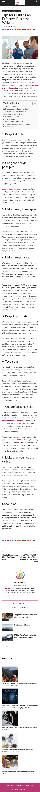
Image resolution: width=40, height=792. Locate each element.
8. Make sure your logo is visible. (17, 124)
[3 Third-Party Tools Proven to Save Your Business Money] (7, 637)
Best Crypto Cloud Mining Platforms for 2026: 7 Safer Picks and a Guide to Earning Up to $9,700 (20, 707)
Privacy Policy (29, 786)
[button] (3, 3)
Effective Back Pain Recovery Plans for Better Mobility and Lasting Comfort (17, 751)
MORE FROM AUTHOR (20, 607)
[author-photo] (20, 580)
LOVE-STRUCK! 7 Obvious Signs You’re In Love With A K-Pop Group (29, 558)
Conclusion (9, 127)
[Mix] (29, 31)
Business (14, 11)
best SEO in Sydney (22, 440)
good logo (7, 481)
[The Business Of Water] (7, 627)
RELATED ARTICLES (20, 604)
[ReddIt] (19, 31)
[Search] (37, 3)
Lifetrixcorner (8, 26)
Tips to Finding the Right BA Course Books (10, 557)
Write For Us (10, 786)
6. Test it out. (10, 119)
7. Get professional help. (14, 122)
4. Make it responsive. (13, 114)
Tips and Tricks (12, 8)
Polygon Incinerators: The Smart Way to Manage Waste (18, 773)
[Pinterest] (9, 31)
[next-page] (7, 645)
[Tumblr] (24, 31)
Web (19, 11)
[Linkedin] (14, 31)
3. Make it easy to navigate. (16, 112)
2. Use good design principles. (16, 109)
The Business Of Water (22, 625)
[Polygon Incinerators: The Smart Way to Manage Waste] (7, 617)
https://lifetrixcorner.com (20, 585)
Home (4, 8)
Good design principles (11, 189)
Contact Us (19, 786)
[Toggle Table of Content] (33, 103)
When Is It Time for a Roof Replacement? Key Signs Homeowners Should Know (19, 685)
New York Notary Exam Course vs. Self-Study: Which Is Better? (19, 729)
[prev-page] (3, 645)
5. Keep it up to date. (13, 117)
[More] (34, 31)
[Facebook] (4, 31)
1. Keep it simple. (11, 106)
